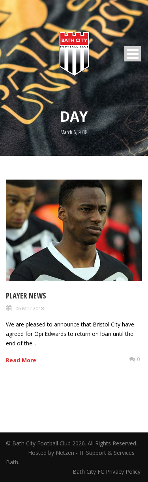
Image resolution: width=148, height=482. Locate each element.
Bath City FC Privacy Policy (107, 471)
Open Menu (132, 53)
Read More (21, 360)
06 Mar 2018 (29, 308)
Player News (26, 296)
